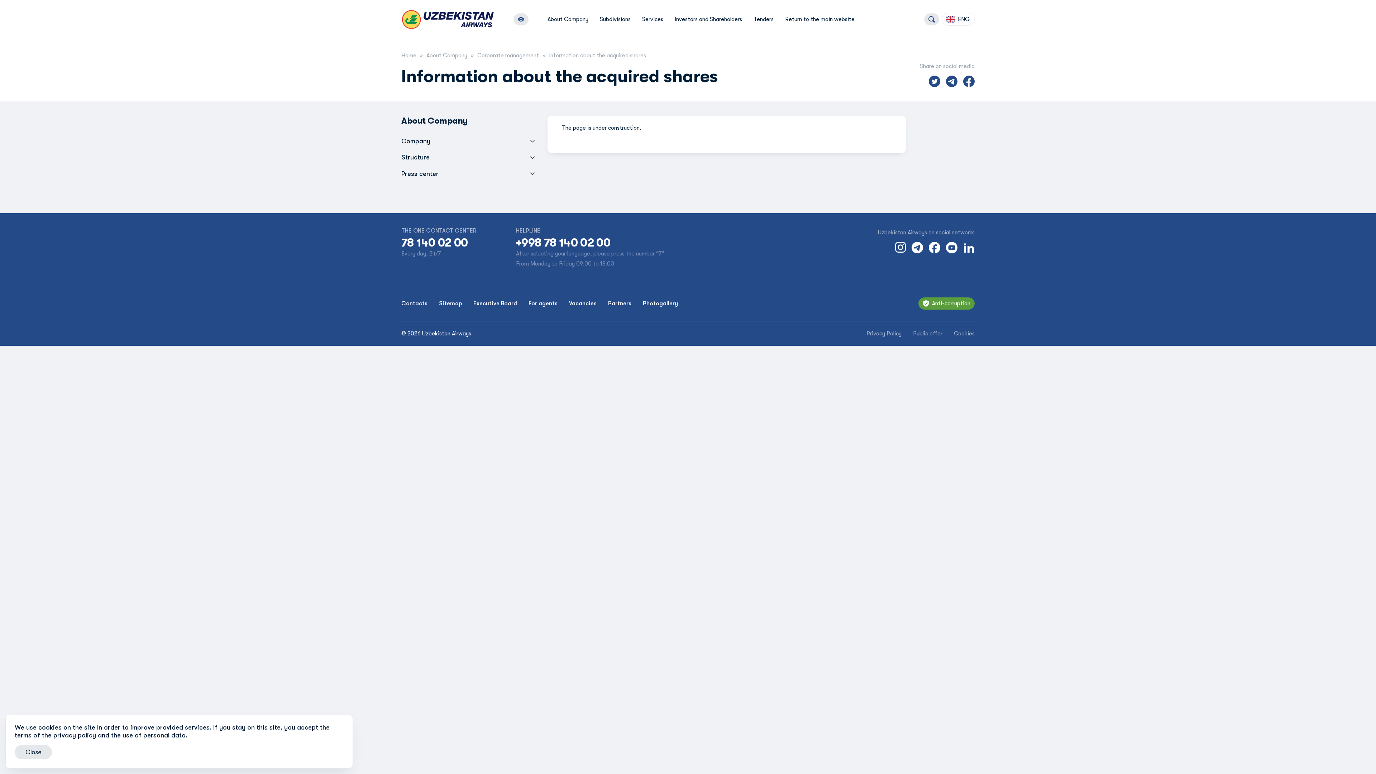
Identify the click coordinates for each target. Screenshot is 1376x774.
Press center (420, 173)
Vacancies (583, 303)
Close (33, 752)
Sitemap (450, 303)
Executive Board (495, 303)
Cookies (964, 333)
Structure (415, 157)
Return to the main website (820, 19)
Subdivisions (615, 19)
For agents (543, 303)
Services (652, 19)
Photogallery (660, 303)
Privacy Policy (884, 333)
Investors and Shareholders (708, 19)
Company (415, 141)
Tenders (764, 19)
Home (408, 55)
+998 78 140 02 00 (563, 243)
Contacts (414, 303)
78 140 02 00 (434, 243)
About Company (568, 19)
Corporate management (508, 55)
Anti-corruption (951, 303)
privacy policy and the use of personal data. (120, 735)
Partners (619, 303)
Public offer (927, 333)
